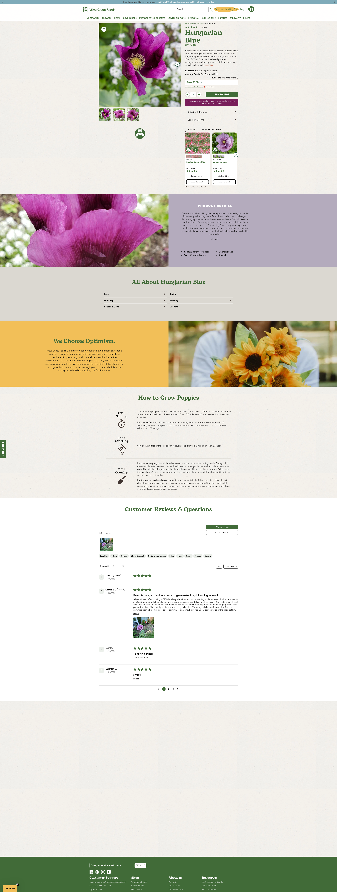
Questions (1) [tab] (118, 566)
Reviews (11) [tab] (105, 566)
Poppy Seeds (199, 23)
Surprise (198, 556)
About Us (173, 882)
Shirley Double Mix (195, 162)
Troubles (208, 556)
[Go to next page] (178, 689)
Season (188, 556)
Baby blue (104, 556)
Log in (243, 9)
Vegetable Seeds (139, 882)
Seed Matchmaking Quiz (226, 9)
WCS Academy (209, 889)
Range (179, 556)
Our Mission (174, 885)
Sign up (140, 865)
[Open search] (219, 566)
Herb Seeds (136, 889)
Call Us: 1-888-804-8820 (100, 885)
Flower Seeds (189, 23)
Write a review (222, 527)
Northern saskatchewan (157, 556)
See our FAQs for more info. (211, 103)
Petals (171, 556)
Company (124, 556)
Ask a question (222, 532)
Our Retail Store (176, 889)
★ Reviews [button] (3, 449)
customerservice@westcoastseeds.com (108, 882)
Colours (114, 556)
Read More (209, 65)
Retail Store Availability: (194, 87)
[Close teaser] (17, 884)
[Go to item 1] (106, 544)
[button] (251, 9)
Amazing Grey (220, 162)
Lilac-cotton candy (138, 556)
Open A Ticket (96, 889)
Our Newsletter (209, 885)
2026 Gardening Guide (212, 882)
